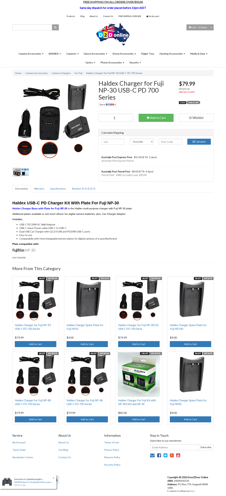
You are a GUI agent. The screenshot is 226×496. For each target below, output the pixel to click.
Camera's (71, 53)
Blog (82, 16)
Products (71, 16)
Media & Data (198, 53)
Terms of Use (111, 442)
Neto (192, 491)
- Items (199, 27)
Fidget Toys (147, 53)
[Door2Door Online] (113, 32)
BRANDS (54, 53)
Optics (89, 62)
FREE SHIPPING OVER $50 (129, 16)
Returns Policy (112, 457)
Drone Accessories (123, 53)
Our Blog (63, 449)
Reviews (77, 188)
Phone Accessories (111, 62)
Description (21, 188)
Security (134, 62)
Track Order (19, 449)
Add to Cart (157, 118)
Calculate (200, 141)
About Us (94, 16)
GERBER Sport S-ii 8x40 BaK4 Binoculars (33, 482)
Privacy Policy (111, 449)
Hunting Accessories (171, 53)
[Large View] (20, 172)
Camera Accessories (30, 53)
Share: (103, 104)
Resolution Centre (22, 457)
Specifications (58, 188)
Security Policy (112, 464)
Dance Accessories (95, 53)
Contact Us (108, 16)
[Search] (55, 27)
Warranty (39, 188)
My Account (19, 442)
